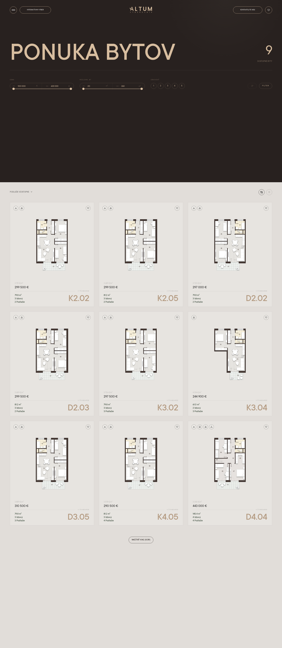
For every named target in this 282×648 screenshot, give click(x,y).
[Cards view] (262, 192)
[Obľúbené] (268, 10)
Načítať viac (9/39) (141, 540)
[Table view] (269, 192)
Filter (265, 86)
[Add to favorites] (88, 208)
